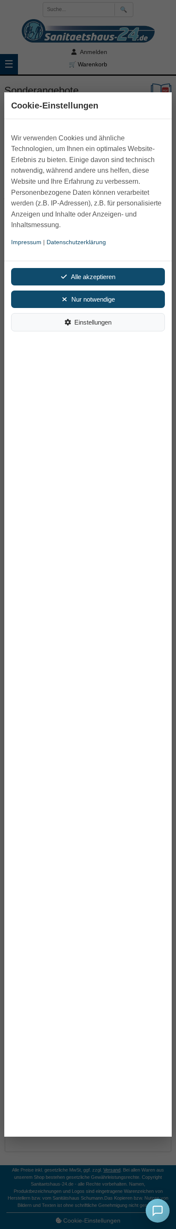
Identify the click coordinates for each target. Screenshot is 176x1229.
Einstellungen (92, 322)
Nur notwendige (93, 299)
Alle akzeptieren (93, 276)
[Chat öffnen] (158, 1211)
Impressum (26, 242)
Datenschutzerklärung (76, 242)
